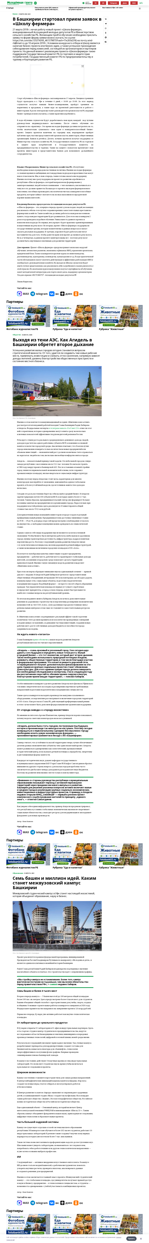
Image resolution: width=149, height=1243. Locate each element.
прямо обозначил (41, 639)
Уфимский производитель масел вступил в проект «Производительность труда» (82, 8)
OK (103, 3)
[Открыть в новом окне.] (23, 293)
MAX (134, 3)
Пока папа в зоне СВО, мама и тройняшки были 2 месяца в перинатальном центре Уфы (46, 8)
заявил (53, 984)
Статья (9, 8)
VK (95, 3)
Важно (15, 14)
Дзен (125, 3)
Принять (131, 1239)
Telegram (113, 3)
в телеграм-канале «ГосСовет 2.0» (64, 428)
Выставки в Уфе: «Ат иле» (112, 8)
